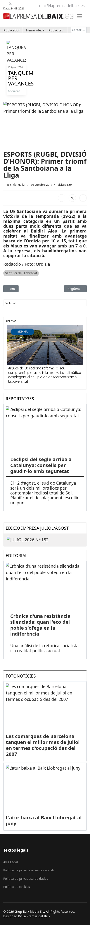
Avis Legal (10, 862)
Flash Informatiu (14, 184)
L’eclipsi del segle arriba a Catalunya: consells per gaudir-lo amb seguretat (40, 465)
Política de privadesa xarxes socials (29, 870)
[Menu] (79, 16)
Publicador (11, 30)
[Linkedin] (21, 3)
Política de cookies (16, 887)
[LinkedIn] (83, 198)
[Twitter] (10, 3)
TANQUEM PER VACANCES (16, 78)
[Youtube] (15, 3)
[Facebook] (5, 3)
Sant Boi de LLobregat (21, 273)
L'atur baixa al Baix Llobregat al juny (44, 820)
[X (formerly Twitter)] (72, 198)
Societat (14, 91)
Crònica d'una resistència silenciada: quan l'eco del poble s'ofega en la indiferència (40, 624)
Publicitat (55, 30)
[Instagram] (26, 3)
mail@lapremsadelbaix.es (62, 5)
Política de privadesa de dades (25, 878)
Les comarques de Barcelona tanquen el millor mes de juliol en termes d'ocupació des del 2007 (43, 745)
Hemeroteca (35, 30)
